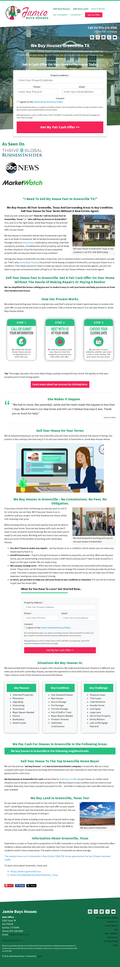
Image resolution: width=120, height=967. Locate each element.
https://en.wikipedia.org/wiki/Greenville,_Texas (34, 875)
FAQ (116, 929)
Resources (113, 937)
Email (82, 87)
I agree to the (41, 102)
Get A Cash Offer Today (107, 917)
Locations (76, 14)
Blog (115, 945)
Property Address (60, 75)
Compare (112, 31)
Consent (60, 98)
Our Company (60, 14)
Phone (37, 87)
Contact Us (100, 31)
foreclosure (28, 242)
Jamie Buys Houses (28, 262)
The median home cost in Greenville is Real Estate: (29, 856)
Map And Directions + (12, 940)
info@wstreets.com (19, 934)
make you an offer (68, 779)
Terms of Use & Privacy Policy (48, 102)
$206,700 (59, 856)
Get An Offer (94, 14)
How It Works (98, 8)
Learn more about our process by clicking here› (60, 384)
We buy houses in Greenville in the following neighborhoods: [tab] (50, 751)
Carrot (39, 956)
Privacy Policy (111, 941)
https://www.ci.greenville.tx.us (25, 871)
